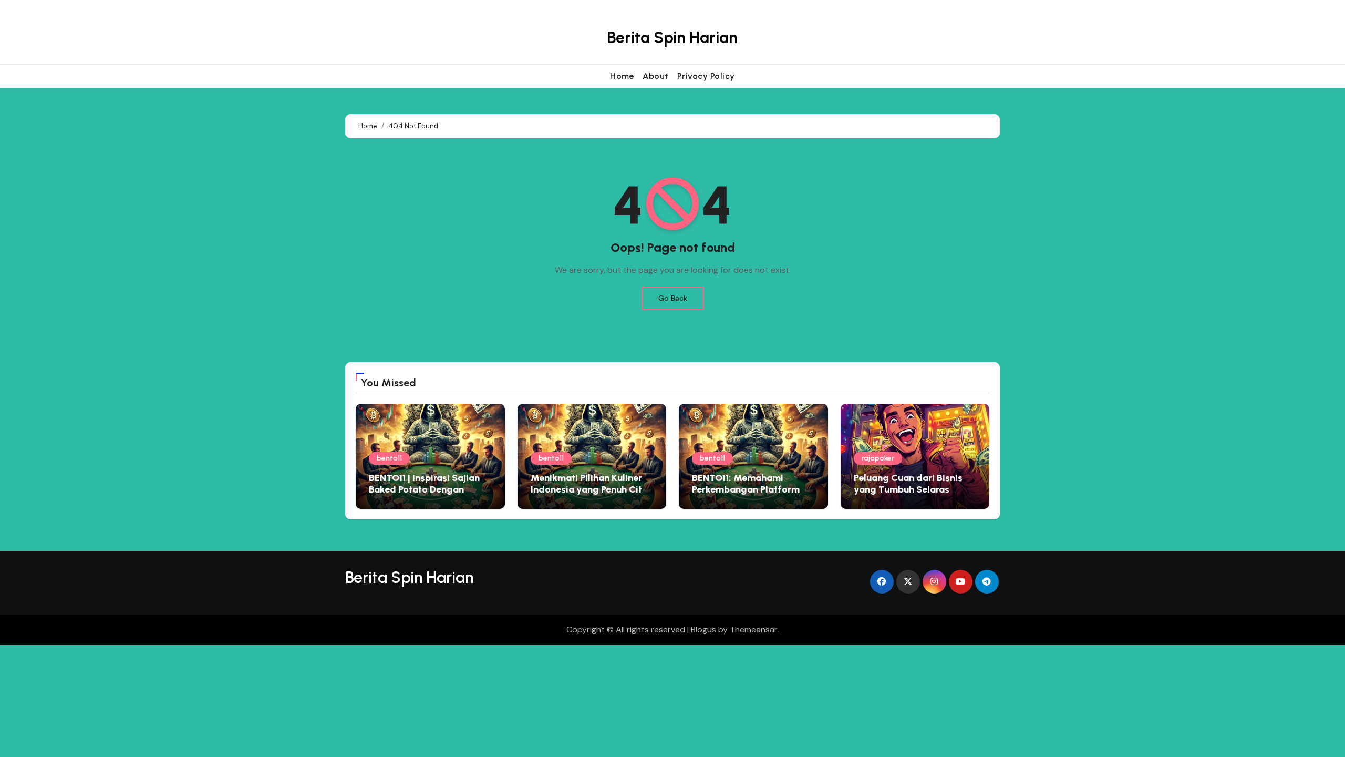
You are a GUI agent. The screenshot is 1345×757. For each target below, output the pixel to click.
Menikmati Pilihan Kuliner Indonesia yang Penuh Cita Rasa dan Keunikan (589, 489)
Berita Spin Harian (672, 37)
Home (622, 76)
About (656, 76)
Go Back (672, 298)
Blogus (703, 629)
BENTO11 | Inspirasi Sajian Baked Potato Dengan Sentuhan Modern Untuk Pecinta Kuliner (424, 495)
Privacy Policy (706, 76)
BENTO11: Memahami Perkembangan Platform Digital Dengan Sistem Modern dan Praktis (746, 495)
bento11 (389, 458)
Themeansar (753, 629)
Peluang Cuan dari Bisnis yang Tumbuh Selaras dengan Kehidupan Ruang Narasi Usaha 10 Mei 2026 (911, 495)
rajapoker (878, 458)
